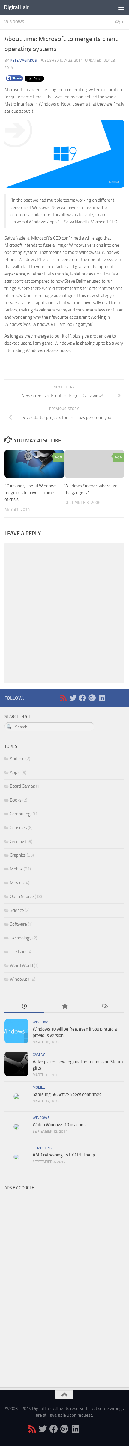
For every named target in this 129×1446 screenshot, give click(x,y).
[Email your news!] (111, 697)
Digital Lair (16, 7)
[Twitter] (72, 697)
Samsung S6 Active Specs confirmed (67, 1094)
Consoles (18, 827)
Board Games (22, 786)
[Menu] (121, 7)
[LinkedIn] (101, 697)
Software (18, 924)
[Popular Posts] (64, 1006)
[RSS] (63, 697)
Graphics (18, 855)
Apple (15, 772)
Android (17, 758)
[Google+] (92, 697)
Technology (21, 938)
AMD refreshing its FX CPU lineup (64, 1155)
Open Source (22, 896)
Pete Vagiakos (23, 60)
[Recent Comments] (104, 1006)
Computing (20, 814)
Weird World (21, 965)
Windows (14, 22)
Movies (17, 882)
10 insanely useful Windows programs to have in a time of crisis (30, 492)
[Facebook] (82, 697)
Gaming (17, 841)
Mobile (16, 869)
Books (16, 800)
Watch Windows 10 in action (59, 1124)
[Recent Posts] (24, 1006)
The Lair (17, 951)
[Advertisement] (49, 1283)
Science (17, 910)
